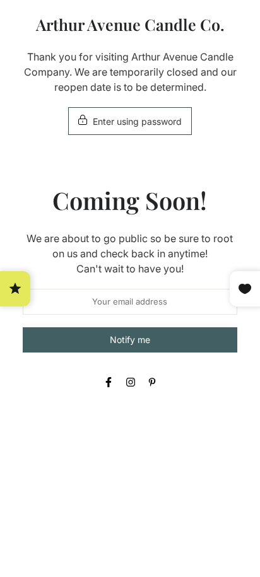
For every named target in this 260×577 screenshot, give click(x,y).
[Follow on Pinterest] (152, 382)
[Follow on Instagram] (130, 382)
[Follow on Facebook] (108, 382)
